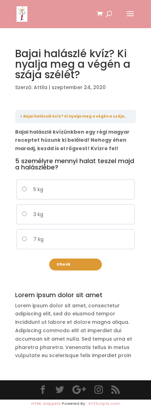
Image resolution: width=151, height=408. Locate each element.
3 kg (37, 214)
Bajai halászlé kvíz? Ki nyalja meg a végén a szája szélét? (81, 116)
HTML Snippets (46, 403)
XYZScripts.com (104, 403)
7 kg (38, 239)
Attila (40, 87)
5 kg (37, 189)
